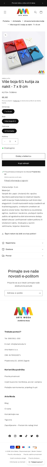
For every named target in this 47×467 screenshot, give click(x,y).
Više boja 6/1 (10, 121)
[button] (5, 12)
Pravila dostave (34, 458)
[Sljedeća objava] (42, 3)
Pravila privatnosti (12, 376)
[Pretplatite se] (39, 293)
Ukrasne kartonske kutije (34, 21)
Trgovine (8, 420)
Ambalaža (17, 21)
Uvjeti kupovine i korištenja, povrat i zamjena (23, 382)
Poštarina (16, 100)
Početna (6, 21)
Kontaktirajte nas (12, 414)
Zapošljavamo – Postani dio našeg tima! (21, 425)
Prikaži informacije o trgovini (16, 180)
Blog (7, 403)
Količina (5, 136)
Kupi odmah (23, 163)
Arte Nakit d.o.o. (11, 350)
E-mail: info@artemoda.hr (15, 344)
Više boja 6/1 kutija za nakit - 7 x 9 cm (25, 25)
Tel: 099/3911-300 (12, 338)
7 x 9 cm (8, 111)
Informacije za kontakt (17, 462)
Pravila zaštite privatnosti (33, 454)
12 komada (9, 131)
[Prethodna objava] (4, 3)
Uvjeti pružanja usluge (18, 458)
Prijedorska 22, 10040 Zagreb (17, 361)
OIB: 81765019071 (13, 355)
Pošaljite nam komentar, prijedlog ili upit (21, 387)
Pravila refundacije (14, 454)
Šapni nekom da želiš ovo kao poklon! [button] (20, 234)
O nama (8, 409)
